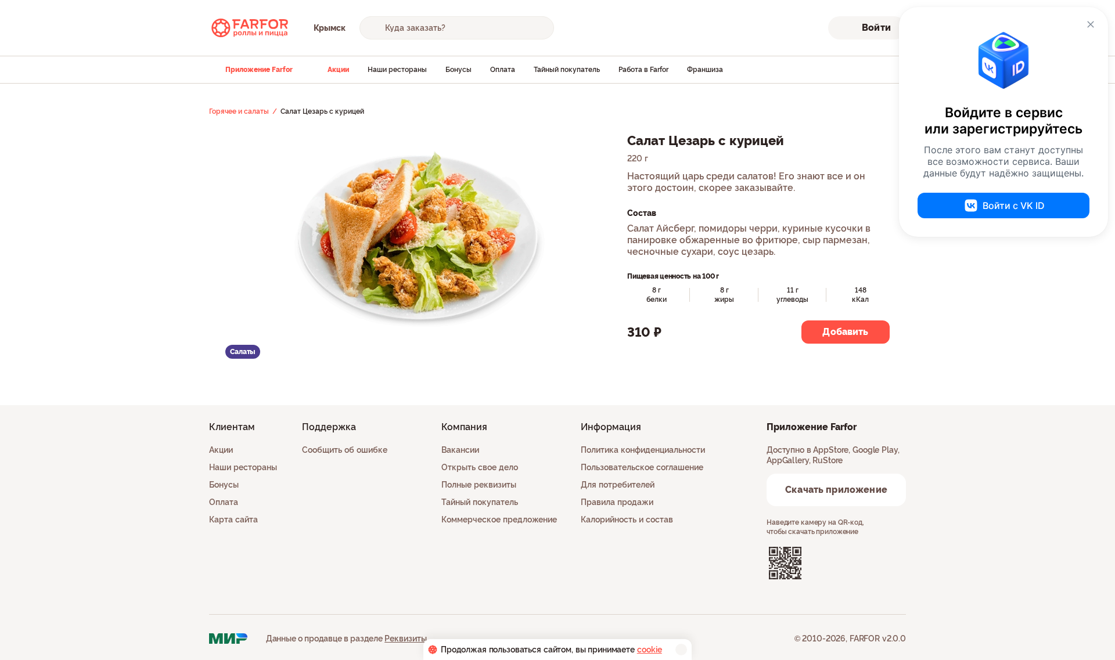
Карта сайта (233, 519)
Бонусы (458, 70)
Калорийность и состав (627, 519)
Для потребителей (617, 484)
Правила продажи (617, 502)
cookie (649, 649)
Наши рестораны (397, 70)
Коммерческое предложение (499, 519)
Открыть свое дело (479, 467)
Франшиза (705, 70)
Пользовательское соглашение (642, 467)
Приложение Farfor (259, 70)
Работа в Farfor (643, 70)
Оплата (502, 70)
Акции (338, 70)
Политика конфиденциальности (643, 450)
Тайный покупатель (567, 70)
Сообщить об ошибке (344, 450)
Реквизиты (405, 638)
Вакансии (460, 450)
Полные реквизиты (478, 484)
